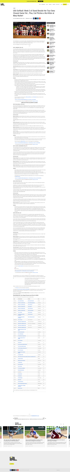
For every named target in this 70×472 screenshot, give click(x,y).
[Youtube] (18, 470)
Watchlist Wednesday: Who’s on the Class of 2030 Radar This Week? (52, 43)
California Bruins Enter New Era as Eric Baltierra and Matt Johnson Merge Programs (52, 63)
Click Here (17, 287)
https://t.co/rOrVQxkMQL (18, 142)
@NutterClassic (23, 141)
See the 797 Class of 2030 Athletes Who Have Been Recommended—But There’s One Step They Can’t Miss (52, 51)
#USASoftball (30, 142)
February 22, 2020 (35, 179)
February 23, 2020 (35, 272)
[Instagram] (14, 470)
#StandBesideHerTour (25, 99)
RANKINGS (50, 4)
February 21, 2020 (35, 144)
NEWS (47, 4)
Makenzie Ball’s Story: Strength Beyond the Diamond (52, 47)
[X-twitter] (12, 470)
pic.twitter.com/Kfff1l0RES (36, 142)
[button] (34, 18)
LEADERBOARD (43, 4)
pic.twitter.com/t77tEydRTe (32, 99)
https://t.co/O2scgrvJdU (18, 99)
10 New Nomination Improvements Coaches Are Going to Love (52, 30)
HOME (40, 4)
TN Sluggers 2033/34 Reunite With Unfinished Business (52, 71)
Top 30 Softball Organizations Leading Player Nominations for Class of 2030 (52, 26)
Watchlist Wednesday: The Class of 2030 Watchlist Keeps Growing (52, 67)
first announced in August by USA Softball (23, 289)
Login (61, 4)
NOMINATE (54, 4)
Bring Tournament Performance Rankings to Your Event (52, 56)
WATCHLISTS (57, 4)
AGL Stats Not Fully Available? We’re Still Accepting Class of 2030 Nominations (52, 34)
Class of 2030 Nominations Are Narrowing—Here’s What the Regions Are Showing (52, 38)
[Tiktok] (16, 470)
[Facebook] (10, 470)
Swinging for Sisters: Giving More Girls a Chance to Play (52, 59)
